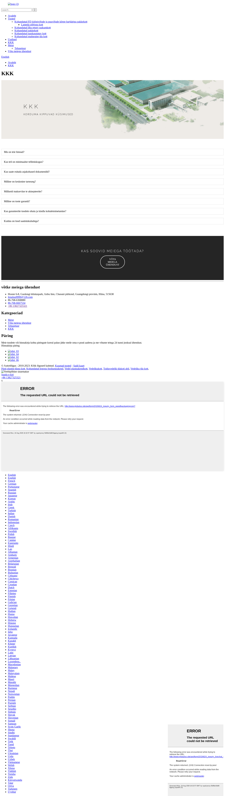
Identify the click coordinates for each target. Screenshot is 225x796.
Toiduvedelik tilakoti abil (116, 368)
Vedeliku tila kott (139, 368)
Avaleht (12, 15)
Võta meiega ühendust (19, 51)
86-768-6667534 (16, 303)
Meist (11, 45)
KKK (11, 42)
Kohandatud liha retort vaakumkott (32, 27)
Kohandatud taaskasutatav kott (30, 33)
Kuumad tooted (63, 365)
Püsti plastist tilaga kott (13, 368)
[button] (112, 262)
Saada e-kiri (7, 374)
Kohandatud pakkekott (26, 30)
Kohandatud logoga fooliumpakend (44, 368)
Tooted (11, 18)
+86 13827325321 (17, 306)
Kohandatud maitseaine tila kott (30, 36)
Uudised (12, 39)
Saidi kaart (78, 365)
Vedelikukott (95, 368)
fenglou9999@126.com (20, 297)
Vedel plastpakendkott (76, 368)
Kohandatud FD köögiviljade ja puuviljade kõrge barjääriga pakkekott (50, 21)
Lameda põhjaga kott (32, 24)
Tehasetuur (20, 48)
